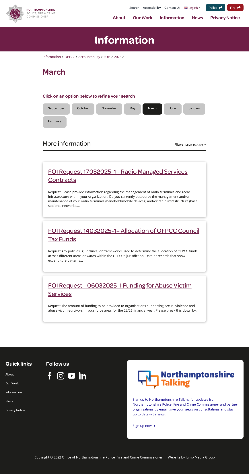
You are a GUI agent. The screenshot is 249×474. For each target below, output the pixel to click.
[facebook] (49, 375)
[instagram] (60, 375)
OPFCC (70, 57)
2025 (117, 57)
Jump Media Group (200, 457)
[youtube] (71, 375)
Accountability (89, 57)
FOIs (107, 57)
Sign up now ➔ (144, 425)
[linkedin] (82, 375)
